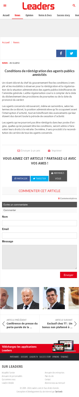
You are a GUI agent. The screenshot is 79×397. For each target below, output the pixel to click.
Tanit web (58, 391)
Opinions (55, 356)
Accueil (6, 42)
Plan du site (49, 376)
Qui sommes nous (8, 379)
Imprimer (56, 150)
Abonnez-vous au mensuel (55, 382)
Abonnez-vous (59, 176)
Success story (45, 356)
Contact (48, 379)
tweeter (71, 53)
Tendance (64, 356)
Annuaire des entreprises (54, 372)
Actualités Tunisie (8, 372)
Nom (5, 216)
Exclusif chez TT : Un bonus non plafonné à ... (57, 324)
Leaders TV (33, 356)
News (16, 42)
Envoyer (68, 275)
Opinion (29, 15)
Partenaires (14, 356)
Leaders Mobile (8, 382)
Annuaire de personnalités (12, 376)
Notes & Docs (45, 15)
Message (7, 241)
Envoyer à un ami (30, 150)
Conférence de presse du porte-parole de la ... (22, 324)
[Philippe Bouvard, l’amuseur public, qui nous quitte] (27, 298)
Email (5, 229)
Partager (61, 53)
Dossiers (24, 356)
